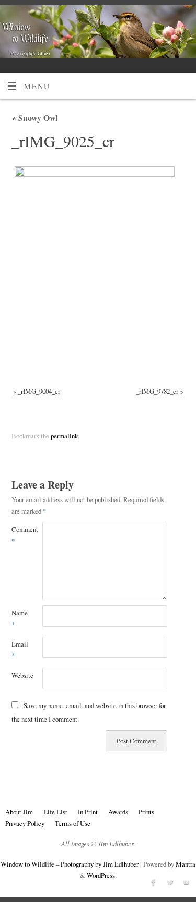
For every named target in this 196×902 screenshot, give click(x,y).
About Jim (19, 811)
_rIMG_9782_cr (157, 391)
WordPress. (102, 875)
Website (19, 675)
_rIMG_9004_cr (39, 391)
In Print (88, 811)
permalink (64, 436)
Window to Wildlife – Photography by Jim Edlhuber (70, 864)
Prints (146, 811)
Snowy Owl (34, 118)
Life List (55, 811)
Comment (19, 535)
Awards (118, 811)
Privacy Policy (24, 823)
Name (19, 618)
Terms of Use (72, 823)
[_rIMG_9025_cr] (98, 270)
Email (19, 649)
